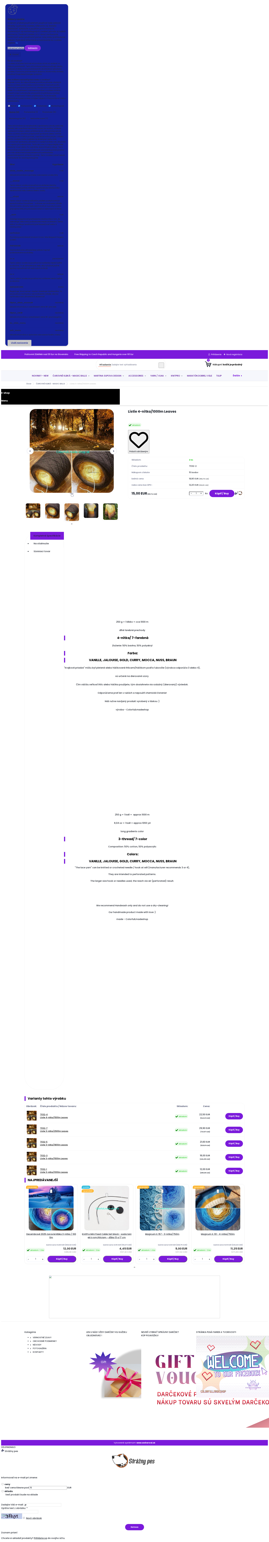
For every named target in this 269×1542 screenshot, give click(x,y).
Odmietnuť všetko (16, 48)
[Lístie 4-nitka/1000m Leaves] (72, 451)
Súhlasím (32, 48)
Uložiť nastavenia (19, 342)
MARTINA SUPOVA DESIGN (107, 375)
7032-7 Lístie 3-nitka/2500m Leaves (54, 1129)
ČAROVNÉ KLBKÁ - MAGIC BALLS (70, 375)
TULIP (219, 375)
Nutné (13, 106)
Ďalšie (236, 375)
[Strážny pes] (238, 494)
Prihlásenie (216, 354)
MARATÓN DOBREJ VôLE (199, 375)
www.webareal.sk (145, 1442)
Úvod (28, 383)
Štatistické (42, 106)
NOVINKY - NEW (40, 375)
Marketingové (57, 106)
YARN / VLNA (157, 375)
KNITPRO (175, 375)
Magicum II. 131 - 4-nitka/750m (218, 1234)
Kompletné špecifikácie (47, 535)
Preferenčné (26, 106)
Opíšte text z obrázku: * (14, 1508)
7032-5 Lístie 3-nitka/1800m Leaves (54, 1143)
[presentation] (30, 450)
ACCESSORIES (135, 375)
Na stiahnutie (41, 543)
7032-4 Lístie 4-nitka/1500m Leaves (54, 1116)
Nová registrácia (234, 354)
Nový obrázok (34, 1518)
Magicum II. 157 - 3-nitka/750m (162, 1234)
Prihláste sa (40, 1538)
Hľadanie (105, 364)
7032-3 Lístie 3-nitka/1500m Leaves (54, 1157)
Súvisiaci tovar (42, 551)
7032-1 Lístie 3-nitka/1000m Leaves (54, 1170)
